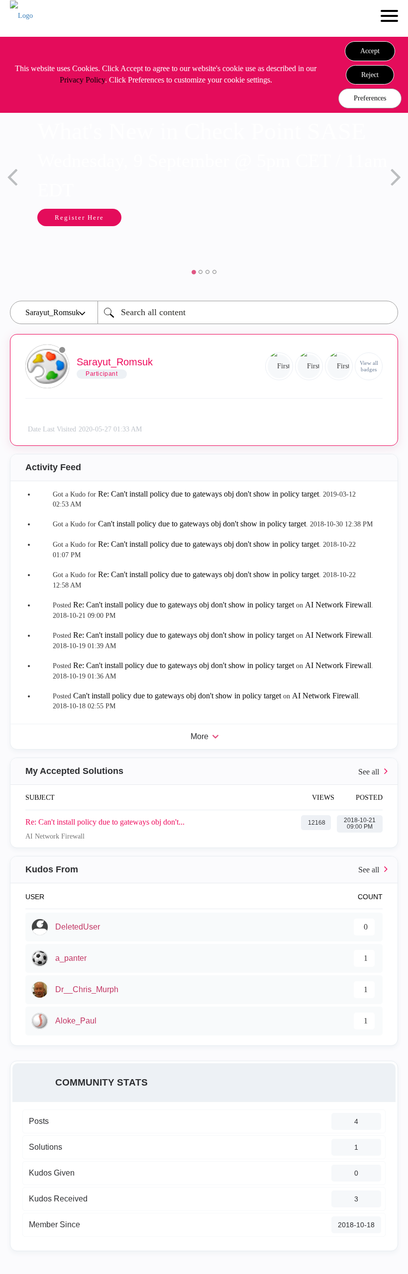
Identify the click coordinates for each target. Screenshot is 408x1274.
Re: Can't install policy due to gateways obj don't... (105, 822)
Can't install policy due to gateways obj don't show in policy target (202, 523)
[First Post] (339, 366)
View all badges (369, 366)
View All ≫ (204, 771)
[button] (370, 51)
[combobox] (248, 312)
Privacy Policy (82, 80)
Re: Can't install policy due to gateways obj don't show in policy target (208, 494)
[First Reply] (279, 366)
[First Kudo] (309, 366)
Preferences (370, 98)
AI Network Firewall (338, 604)
